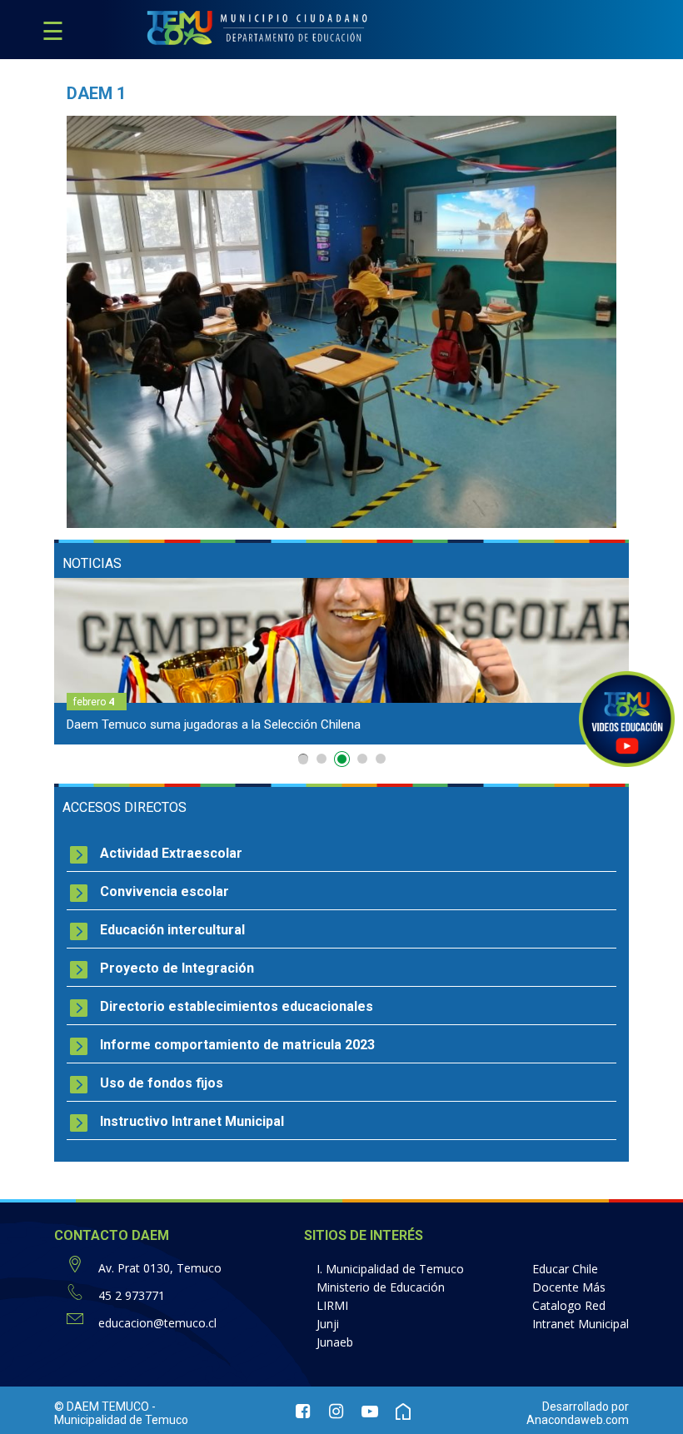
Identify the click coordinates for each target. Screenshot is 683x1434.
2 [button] (322, 759)
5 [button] (381, 759)
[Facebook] (303, 1413)
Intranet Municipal (580, 1324)
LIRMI (332, 1305)
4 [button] (362, 762)
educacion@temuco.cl (157, 1323)
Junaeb (335, 1342)
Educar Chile (565, 1269)
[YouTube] (369, 1413)
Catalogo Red (569, 1305)
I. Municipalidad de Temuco (390, 1269)
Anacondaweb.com (577, 1420)
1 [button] (303, 759)
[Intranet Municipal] (403, 1413)
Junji (328, 1324)
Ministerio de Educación (381, 1287)
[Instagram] (336, 1413)
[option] (355, 661)
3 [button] (340, 759)
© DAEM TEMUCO (101, 1406)
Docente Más (569, 1287)
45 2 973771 (131, 1295)
